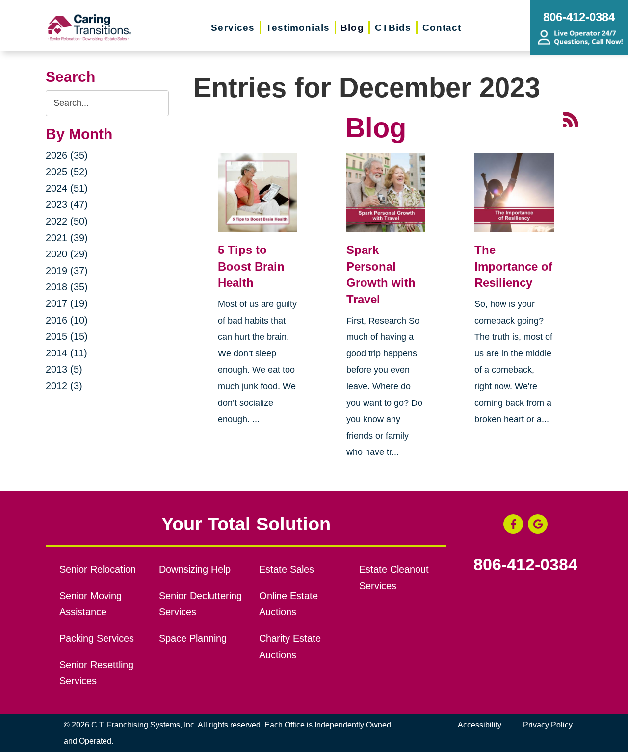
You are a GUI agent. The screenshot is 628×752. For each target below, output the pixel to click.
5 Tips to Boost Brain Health (251, 266)
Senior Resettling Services (96, 673)
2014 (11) (66, 353)
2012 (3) (64, 385)
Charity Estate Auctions (290, 646)
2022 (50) (67, 221)
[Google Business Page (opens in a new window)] (538, 524)
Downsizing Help (195, 569)
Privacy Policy (548, 725)
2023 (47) (67, 204)
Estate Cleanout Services (394, 577)
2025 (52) (67, 171)
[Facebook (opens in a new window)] (513, 524)
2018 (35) (67, 286)
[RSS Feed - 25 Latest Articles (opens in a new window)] (570, 118)
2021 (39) (67, 237)
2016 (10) (67, 320)
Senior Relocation (97, 569)
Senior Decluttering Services (200, 604)
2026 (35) (67, 155)
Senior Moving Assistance (90, 604)
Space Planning (193, 638)
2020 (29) (67, 254)
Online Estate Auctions (288, 604)
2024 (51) (67, 188)
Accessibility (479, 725)
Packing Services (96, 638)
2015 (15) (67, 336)
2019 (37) (67, 270)
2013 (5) (64, 369)
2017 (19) (67, 303)
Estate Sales (286, 569)
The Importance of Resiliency (513, 266)
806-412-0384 (525, 564)
